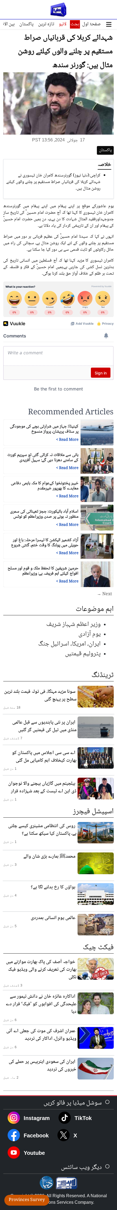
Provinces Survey (27, 1200)
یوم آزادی (89, 634)
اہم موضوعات (95, 609)
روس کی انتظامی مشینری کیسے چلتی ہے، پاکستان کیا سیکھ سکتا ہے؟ (42, 830)
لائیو (62, 24)
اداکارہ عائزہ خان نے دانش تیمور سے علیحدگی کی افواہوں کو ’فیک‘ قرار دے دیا (41, 1004)
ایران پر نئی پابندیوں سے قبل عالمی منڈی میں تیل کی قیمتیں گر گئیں (44, 726)
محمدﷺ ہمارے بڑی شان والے (49, 856)
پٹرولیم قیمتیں (83, 653)
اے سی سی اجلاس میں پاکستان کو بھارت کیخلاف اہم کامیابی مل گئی (44, 757)
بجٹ (74, 24)
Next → (104, 594)
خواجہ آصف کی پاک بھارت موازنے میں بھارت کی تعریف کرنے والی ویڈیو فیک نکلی (41, 969)
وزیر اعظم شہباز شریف (73, 624)
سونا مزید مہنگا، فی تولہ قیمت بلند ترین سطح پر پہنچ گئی (40, 695)
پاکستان (26, 24)
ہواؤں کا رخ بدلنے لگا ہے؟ (53, 887)
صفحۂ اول (91, 24)
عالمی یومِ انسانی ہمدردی (53, 918)
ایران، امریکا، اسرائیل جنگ (69, 644)
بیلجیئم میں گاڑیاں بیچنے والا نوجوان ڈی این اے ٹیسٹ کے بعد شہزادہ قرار (42, 787)
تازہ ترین (46, 24)
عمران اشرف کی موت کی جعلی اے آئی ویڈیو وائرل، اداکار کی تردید (41, 1035)
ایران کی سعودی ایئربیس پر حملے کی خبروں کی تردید (42, 1066)
